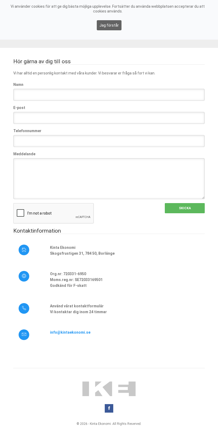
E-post (19, 108)
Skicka (185, 208)
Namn (18, 84)
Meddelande (24, 154)
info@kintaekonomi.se (70, 332)
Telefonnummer (27, 131)
